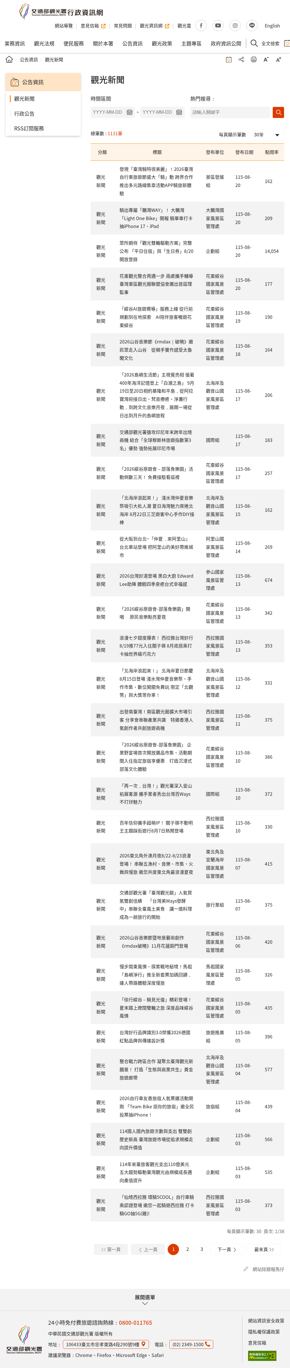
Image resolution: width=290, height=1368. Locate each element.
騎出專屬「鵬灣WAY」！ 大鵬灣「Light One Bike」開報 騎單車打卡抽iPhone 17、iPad (156, 218)
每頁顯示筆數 (232, 134)
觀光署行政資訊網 (24, 1339)
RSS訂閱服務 (29, 128)
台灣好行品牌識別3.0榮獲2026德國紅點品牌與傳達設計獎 (155, 1036)
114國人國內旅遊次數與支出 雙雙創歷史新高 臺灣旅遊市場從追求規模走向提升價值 (156, 1139)
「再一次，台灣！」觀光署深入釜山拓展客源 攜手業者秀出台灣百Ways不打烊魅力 (156, 793)
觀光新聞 (24, 98)
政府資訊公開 (226, 43)
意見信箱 (257, 1342)
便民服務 (73, 43)
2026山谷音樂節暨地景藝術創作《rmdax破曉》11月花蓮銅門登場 (154, 941)
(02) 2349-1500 (188, 1344)
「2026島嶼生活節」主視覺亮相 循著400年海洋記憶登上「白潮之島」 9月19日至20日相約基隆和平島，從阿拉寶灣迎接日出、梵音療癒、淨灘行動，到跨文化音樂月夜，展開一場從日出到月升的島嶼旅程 (157, 395)
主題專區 (191, 43)
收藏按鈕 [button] (228, 59)
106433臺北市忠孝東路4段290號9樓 (102, 1344)
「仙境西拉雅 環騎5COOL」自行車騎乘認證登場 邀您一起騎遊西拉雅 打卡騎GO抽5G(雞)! (157, 1205)
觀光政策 (162, 43)
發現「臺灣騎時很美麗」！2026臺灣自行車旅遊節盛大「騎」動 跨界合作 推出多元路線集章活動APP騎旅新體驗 (156, 181)
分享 (241, 59)
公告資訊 (132, 43)
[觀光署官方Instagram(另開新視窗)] (235, 25)
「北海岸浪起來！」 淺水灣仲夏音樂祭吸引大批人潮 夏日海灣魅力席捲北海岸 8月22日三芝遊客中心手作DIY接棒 (157, 509)
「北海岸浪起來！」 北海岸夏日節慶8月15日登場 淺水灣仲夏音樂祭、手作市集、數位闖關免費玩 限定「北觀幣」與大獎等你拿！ (156, 682)
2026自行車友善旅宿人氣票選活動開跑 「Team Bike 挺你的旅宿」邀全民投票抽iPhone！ (157, 1106)
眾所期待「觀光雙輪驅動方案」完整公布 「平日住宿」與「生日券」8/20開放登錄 (156, 251)
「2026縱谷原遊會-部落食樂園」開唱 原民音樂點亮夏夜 (155, 612)
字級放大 (278, 59)
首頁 (9, 59)
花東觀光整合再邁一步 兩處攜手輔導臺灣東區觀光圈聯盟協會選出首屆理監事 (156, 284)
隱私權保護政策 (264, 1331)
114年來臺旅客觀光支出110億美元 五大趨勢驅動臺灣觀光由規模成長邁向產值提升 (156, 1172)
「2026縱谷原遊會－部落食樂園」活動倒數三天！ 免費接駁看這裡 (156, 472)
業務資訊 (15, 43)
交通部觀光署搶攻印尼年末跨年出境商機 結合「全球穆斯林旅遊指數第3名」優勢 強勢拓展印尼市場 (156, 440)
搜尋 (278, 112)
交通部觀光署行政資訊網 (61, 11)
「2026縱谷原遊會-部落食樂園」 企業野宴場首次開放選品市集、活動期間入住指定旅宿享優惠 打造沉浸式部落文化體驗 (156, 756)
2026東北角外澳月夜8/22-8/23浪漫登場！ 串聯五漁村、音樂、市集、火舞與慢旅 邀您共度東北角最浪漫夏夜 (156, 863)
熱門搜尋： (203, 98)
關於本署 (103, 43)
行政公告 (24, 113)
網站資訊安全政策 (266, 1320)
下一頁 (224, 1249)
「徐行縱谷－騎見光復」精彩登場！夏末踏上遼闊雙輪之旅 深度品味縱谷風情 (156, 1007)
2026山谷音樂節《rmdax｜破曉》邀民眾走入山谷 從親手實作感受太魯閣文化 (156, 349)
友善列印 (253, 59)
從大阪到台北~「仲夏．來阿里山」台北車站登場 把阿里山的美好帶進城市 (156, 546)
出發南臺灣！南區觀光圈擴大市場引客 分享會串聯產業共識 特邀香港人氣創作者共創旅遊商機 (156, 719)
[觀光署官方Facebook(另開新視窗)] (201, 25)
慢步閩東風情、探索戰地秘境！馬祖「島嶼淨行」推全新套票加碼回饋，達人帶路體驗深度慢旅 (156, 974)
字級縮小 (266, 59)
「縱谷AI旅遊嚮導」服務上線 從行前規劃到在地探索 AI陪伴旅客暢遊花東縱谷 (156, 316)
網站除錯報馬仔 (268, 1269)
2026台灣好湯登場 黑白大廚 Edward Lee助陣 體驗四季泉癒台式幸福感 (156, 579)
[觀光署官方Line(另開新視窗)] (252, 25)
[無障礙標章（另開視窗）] (262, 1356)
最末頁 (261, 1249)
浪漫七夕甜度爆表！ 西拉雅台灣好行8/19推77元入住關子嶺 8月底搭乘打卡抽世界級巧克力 (156, 645)
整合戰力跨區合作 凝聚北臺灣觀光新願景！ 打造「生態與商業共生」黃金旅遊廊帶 (156, 1069)
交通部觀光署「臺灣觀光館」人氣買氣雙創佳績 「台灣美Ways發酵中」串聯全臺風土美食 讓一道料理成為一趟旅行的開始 (156, 904)
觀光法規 (44, 43)
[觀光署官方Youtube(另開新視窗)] (218, 25)
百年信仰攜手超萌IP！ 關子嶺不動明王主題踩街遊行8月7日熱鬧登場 (156, 826)
